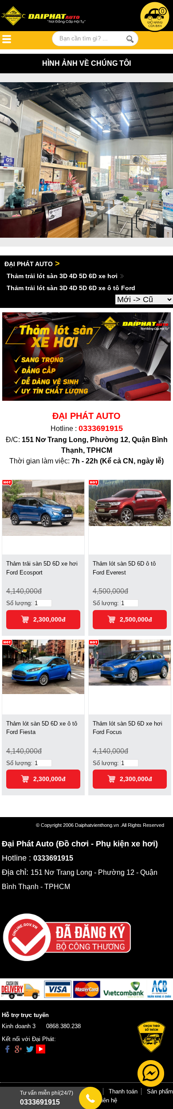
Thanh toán (123, 1091)
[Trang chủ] (50, 16)
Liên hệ (107, 1100)
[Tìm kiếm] (130, 39)
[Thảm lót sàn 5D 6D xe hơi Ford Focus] (130, 662)
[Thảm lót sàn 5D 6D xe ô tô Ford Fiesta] (43, 666)
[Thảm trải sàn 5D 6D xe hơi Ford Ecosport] (43, 507)
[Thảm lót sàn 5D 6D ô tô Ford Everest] (130, 502)
